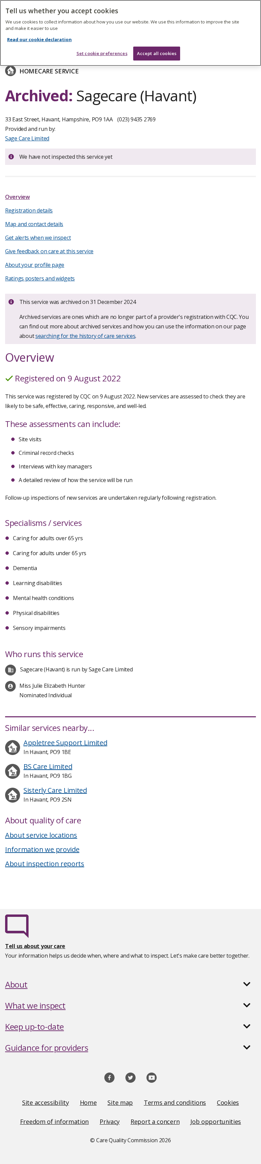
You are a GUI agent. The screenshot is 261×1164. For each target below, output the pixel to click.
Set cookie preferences (101, 53)
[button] (130, 984)
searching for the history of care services (85, 336)
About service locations (41, 835)
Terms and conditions (175, 1102)
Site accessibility (45, 1102)
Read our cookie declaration (39, 39)
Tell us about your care (35, 946)
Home (88, 1102)
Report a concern (154, 1121)
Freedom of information (54, 1121)
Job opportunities (215, 1121)
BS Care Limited (47, 766)
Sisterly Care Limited (55, 790)
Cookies (228, 1102)
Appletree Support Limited (65, 742)
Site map (120, 1102)
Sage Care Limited (27, 138)
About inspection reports (44, 863)
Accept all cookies (156, 53)
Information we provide (42, 849)
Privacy (110, 1121)
